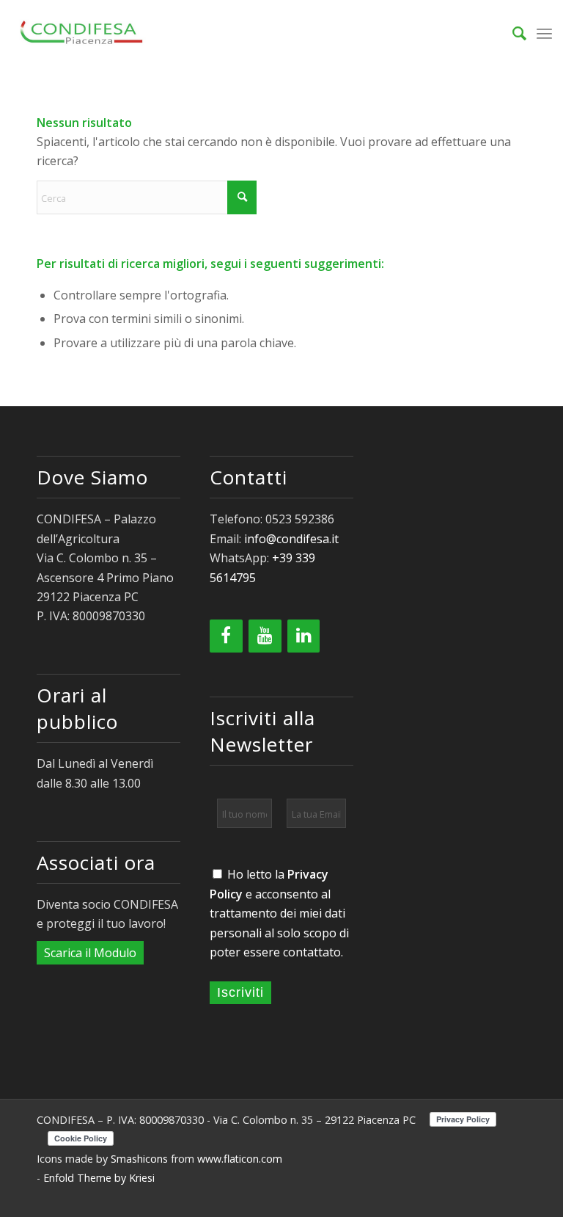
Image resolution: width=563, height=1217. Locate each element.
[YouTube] (265, 636)
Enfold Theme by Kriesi (99, 1178)
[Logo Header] (83, 33)
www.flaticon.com (239, 1159)
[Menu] (544, 33)
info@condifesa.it (291, 539)
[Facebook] (226, 636)
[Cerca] (512, 33)
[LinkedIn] (303, 636)
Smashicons (139, 1159)
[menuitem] (512, 33)
